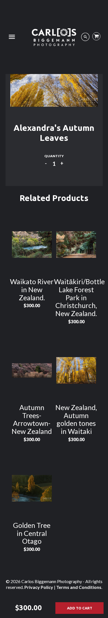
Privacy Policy (38, 587)
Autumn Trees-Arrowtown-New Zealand (32, 419)
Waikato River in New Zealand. (31, 289)
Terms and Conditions (78, 587)
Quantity (54, 156)
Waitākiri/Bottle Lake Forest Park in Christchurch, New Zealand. (79, 297)
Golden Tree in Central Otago (31, 533)
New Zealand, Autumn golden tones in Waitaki (76, 419)
